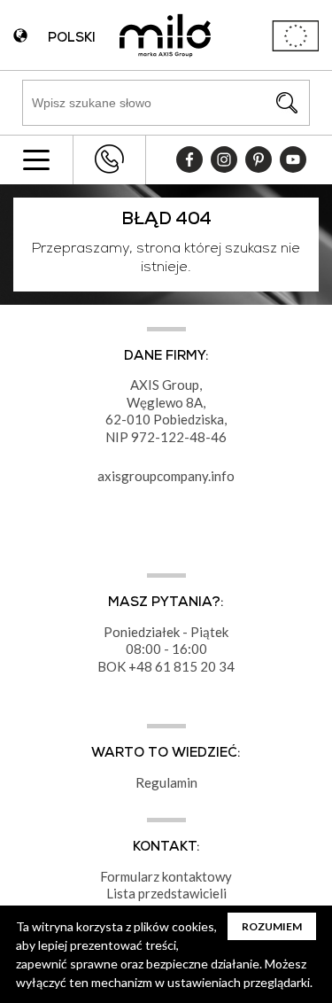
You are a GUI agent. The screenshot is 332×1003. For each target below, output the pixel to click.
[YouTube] (293, 159)
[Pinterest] (258, 159)
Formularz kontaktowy (166, 876)
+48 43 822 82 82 (109, 159)
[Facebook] (189, 159)
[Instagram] (224, 159)
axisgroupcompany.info (166, 476)
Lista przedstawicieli (166, 893)
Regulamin (166, 782)
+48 (141, 666)
